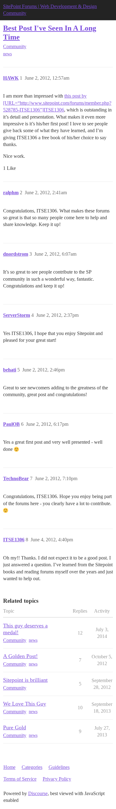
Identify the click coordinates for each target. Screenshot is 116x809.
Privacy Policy (57, 779)
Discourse (38, 793)
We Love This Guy (24, 704)
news (7, 54)
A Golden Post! (20, 656)
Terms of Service (20, 779)
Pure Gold (14, 727)
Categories (32, 767)
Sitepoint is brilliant (25, 680)
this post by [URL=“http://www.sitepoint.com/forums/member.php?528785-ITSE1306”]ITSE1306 (57, 102)
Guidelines (59, 767)
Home (9, 767)
